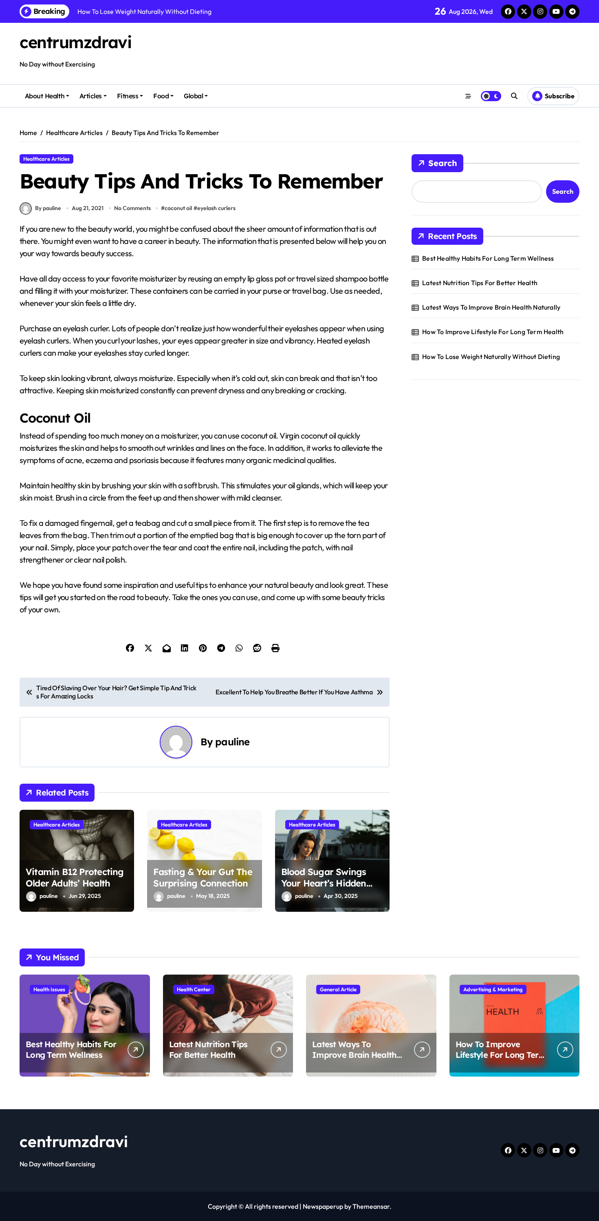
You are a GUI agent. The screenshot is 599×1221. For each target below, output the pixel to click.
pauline (232, 742)
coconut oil (178, 208)
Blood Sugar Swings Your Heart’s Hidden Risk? (323, 883)
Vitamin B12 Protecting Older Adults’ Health (75, 877)
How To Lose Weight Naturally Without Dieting (491, 356)
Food (161, 96)
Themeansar (371, 1206)
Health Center (194, 989)
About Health (44, 96)
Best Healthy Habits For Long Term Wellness (488, 258)
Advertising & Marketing (493, 989)
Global (193, 96)
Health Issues (49, 989)
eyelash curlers (216, 208)
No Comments (132, 208)
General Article (338, 989)
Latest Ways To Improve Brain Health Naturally (491, 307)
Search (442, 163)
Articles (90, 96)
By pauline (48, 208)
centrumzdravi (75, 42)
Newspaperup (323, 1206)
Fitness (128, 96)
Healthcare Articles (46, 158)
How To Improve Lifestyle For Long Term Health (493, 332)
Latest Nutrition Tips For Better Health (479, 283)
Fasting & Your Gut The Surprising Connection (202, 877)
